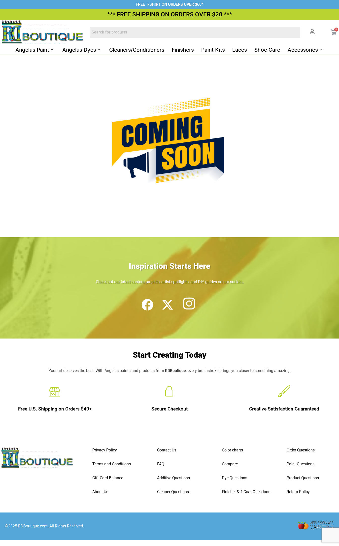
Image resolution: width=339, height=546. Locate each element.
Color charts (232, 450)
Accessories (303, 50)
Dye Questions (234, 478)
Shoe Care (267, 50)
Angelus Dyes (79, 50)
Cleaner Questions (173, 491)
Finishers (183, 50)
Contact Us (166, 450)
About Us (100, 491)
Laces (239, 50)
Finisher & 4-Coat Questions (246, 491)
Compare (230, 464)
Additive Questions (173, 478)
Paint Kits (213, 50)
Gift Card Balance (107, 478)
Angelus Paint (32, 50)
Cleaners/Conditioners (136, 50)
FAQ (160, 464)
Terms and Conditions (111, 464)
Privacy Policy (104, 450)
